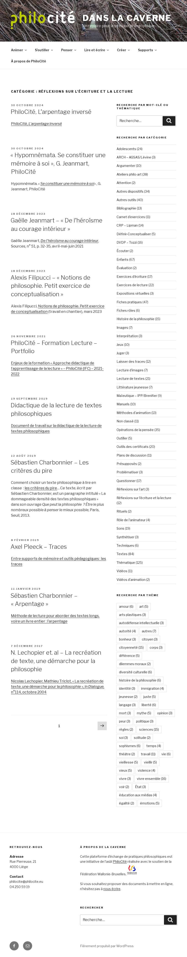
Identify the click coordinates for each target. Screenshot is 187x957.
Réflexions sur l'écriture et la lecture (144, 498)
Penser (67, 50)
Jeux (120, 345)
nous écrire (111, 889)
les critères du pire (41, 488)
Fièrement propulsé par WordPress (107, 946)
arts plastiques (132, 615)
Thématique (126, 562)
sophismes (129, 746)
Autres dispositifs (130, 191)
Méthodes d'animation (134, 413)
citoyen (150, 639)
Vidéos (122, 571)
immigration (152, 688)
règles (126, 729)
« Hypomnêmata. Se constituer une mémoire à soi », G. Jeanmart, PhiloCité (58, 163)
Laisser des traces (131, 361)
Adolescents (126, 149)
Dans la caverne (127, 18)
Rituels (122, 511)
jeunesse (128, 697)
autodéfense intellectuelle (141, 623)
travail (148, 754)
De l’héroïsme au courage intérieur (69, 241)
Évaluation (124, 268)
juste (149, 697)
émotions (149, 803)
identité (127, 688)
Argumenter (126, 166)
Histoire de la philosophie (135, 319)
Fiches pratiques (129, 302)
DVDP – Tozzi (127, 242)
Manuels (123, 404)
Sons (120, 528)
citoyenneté (131, 647)
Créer (121, 50)
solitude (142, 738)
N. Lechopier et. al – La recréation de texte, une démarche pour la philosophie (55, 661)
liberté (149, 705)
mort (125, 713)
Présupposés (127, 464)
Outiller (122, 438)
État (140, 787)
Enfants (122, 259)
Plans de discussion (131, 455)
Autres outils (126, 200)
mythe (144, 713)
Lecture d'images (130, 370)
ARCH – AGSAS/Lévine (134, 157)
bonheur (127, 639)
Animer (17, 50)
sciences (149, 729)
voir (124, 787)
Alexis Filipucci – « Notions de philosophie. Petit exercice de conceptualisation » (50, 286)
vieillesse (128, 762)
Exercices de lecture (132, 285)
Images (122, 327)
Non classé (125, 421)
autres (149, 631)
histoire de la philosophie (140, 680)
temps (153, 746)
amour (126, 606)
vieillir (150, 762)
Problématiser (127, 472)
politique (144, 721)
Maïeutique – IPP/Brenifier (137, 396)
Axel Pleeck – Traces (38, 546)
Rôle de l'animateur (131, 520)
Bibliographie (126, 208)
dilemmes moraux (135, 664)
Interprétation (127, 336)
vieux (125, 770)
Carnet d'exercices (131, 217)
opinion (164, 713)
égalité (126, 803)
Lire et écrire (94, 50)
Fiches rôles (126, 310)
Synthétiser (125, 537)
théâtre (127, 754)
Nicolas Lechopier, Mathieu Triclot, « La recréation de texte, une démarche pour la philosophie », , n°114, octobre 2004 (57, 686)
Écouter (123, 251)
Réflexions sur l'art (131, 489)
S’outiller (42, 50)
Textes (122, 554)
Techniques (125, 545)
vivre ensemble (151, 779)
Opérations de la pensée (135, 430)
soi (123, 738)
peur (124, 721)
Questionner (126, 481)
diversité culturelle (135, 672)
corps (156, 647)
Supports (145, 50)
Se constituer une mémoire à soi (67, 183)
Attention (124, 183)
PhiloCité (120, 861)
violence (146, 770)
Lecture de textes (131, 378)
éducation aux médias (138, 795)
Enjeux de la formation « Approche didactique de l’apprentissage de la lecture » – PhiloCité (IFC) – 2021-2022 (57, 368)
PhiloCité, (36, 124)
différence (129, 656)
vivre (125, 779)
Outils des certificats (132, 447)
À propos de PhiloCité (28, 61)
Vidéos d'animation (131, 580)
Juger (121, 353)
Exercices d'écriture (132, 276)
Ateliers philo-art (129, 174)
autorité (127, 631)
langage (127, 705)
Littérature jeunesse (132, 387)
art (143, 606)
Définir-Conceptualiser (134, 234)
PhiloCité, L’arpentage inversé (50, 111)
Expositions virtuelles (133, 293)
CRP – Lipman (127, 225)
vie (166, 754)
